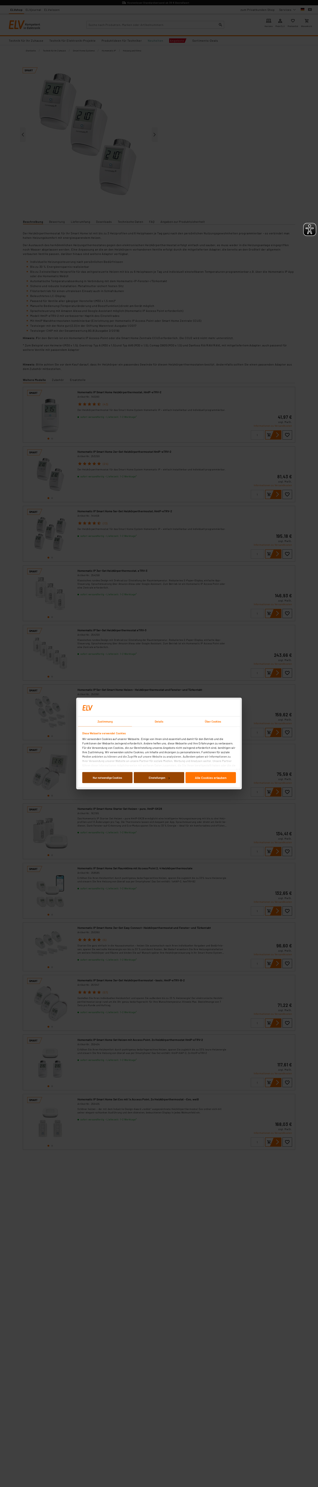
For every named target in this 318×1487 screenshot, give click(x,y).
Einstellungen (157, 777)
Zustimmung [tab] (105, 721)
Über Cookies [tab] (213, 721)
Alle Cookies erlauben (211, 778)
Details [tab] (159, 721)
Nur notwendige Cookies (107, 777)
